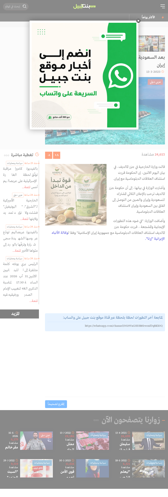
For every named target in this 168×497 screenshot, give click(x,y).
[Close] (138, 21)
